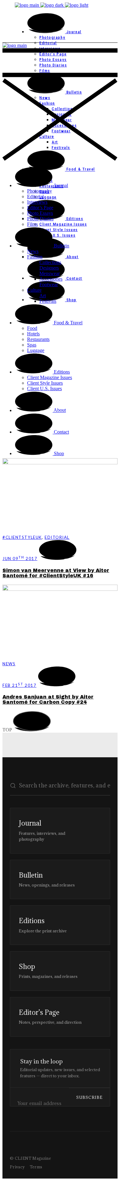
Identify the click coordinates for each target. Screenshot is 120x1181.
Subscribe (89, 1097)
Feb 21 (19, 685)
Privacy (17, 1166)
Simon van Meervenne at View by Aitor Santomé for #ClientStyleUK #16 (55, 573)
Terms (36, 1166)
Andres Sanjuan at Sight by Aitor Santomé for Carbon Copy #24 (48, 699)
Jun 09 (19, 558)
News (8, 663)
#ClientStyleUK (22, 537)
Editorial (57, 537)
